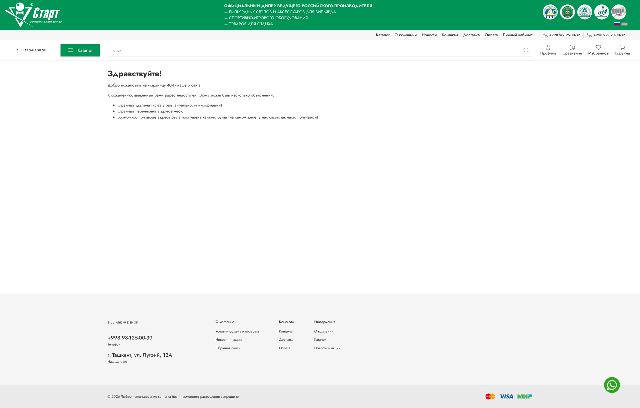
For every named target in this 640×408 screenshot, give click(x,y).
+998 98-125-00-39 (564, 35)
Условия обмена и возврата (237, 331)
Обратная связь (228, 348)
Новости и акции (229, 339)
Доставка (471, 35)
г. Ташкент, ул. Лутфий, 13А (140, 355)
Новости (429, 35)
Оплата (491, 35)
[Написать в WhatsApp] (612, 385)
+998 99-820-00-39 (609, 35)
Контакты (450, 35)
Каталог (383, 35)
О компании (405, 35)
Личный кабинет (517, 35)
